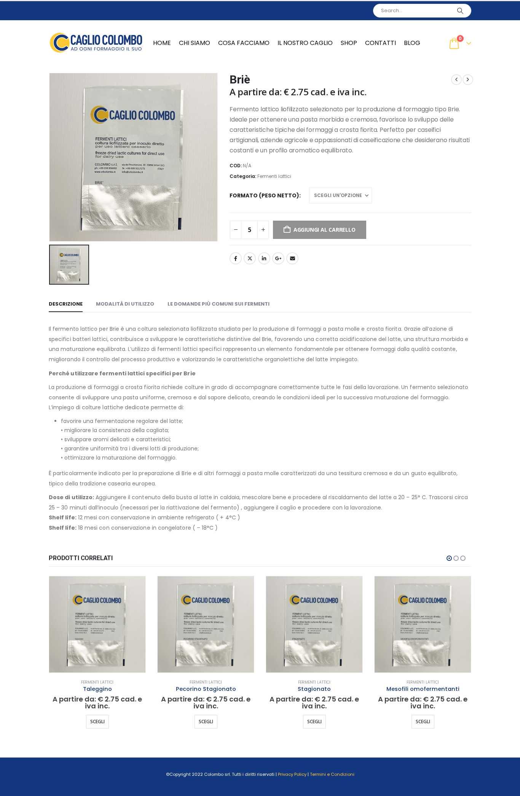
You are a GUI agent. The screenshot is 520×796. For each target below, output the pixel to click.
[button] (449, 558)
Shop (349, 42)
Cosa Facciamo (244, 42)
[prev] (456, 79)
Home (162, 42)
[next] (468, 79)
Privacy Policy (292, 774)
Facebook (236, 258)
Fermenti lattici (274, 176)
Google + (278, 258)
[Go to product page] (97, 624)
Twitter (250, 258)
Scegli (97, 721)
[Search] (460, 10)
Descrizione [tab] (66, 304)
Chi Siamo (194, 42)
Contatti (380, 42)
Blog (412, 42)
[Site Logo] (96, 43)
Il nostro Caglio (305, 42)
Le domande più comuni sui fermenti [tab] (218, 304)
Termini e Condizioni (332, 774)
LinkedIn (264, 258)
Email (292, 258)
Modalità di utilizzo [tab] (125, 304)
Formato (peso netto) (264, 195)
